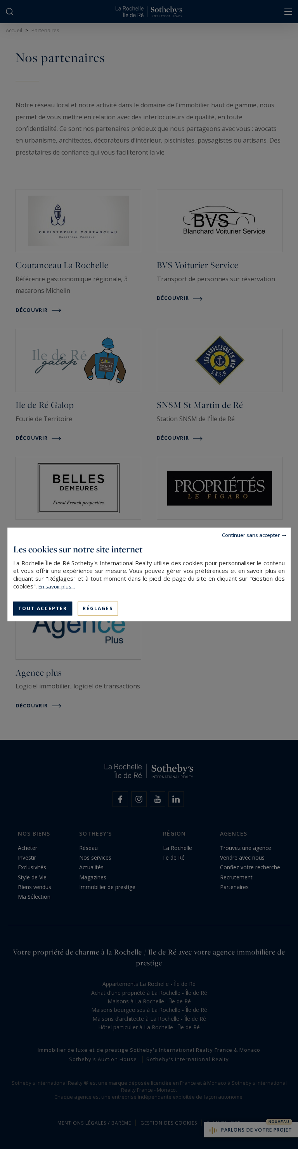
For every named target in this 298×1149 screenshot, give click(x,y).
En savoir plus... (56, 586)
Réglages (98, 608)
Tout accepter (42, 608)
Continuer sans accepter (251, 534)
